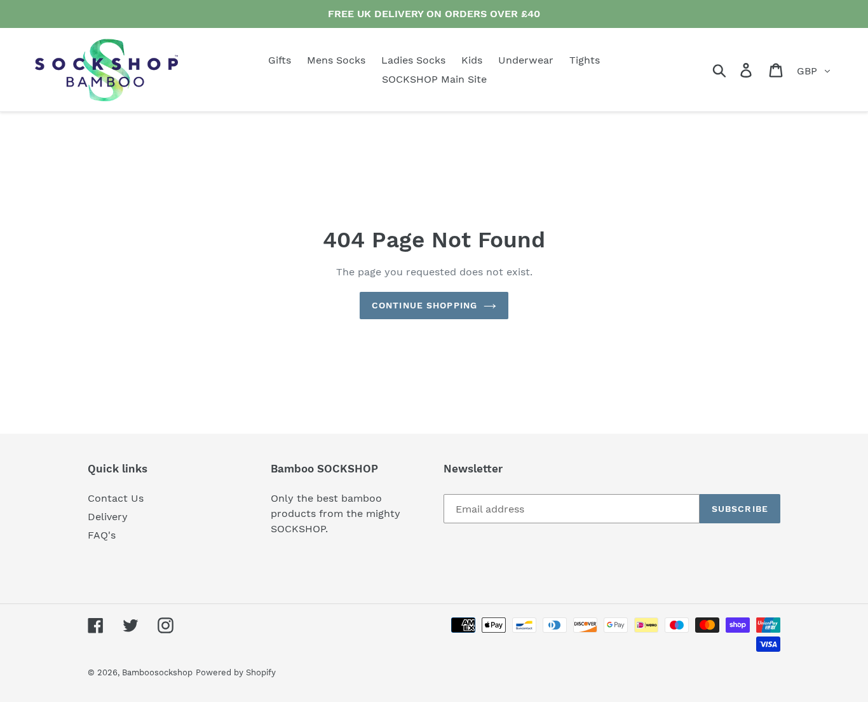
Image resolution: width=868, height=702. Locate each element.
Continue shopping (424, 305)
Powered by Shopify (236, 672)
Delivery (108, 517)
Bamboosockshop (157, 672)
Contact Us (116, 498)
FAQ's (102, 535)
